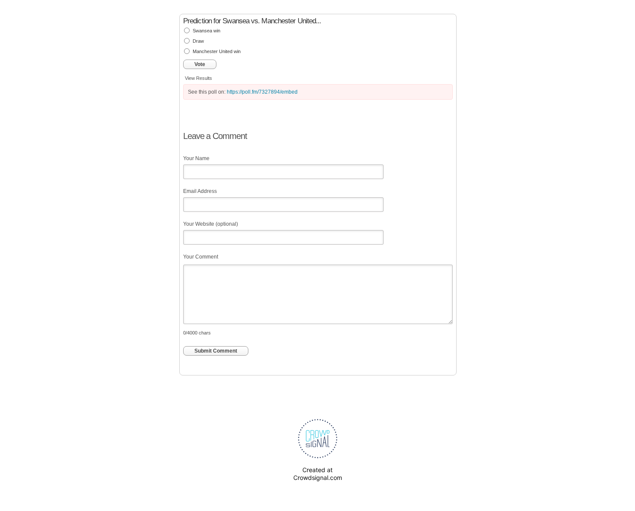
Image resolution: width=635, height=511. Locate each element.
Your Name (196, 158)
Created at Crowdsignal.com (317, 473)
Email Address (200, 191)
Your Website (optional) (210, 224)
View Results (198, 78)
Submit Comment (215, 351)
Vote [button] (199, 64)
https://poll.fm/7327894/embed (262, 92)
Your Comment (200, 257)
